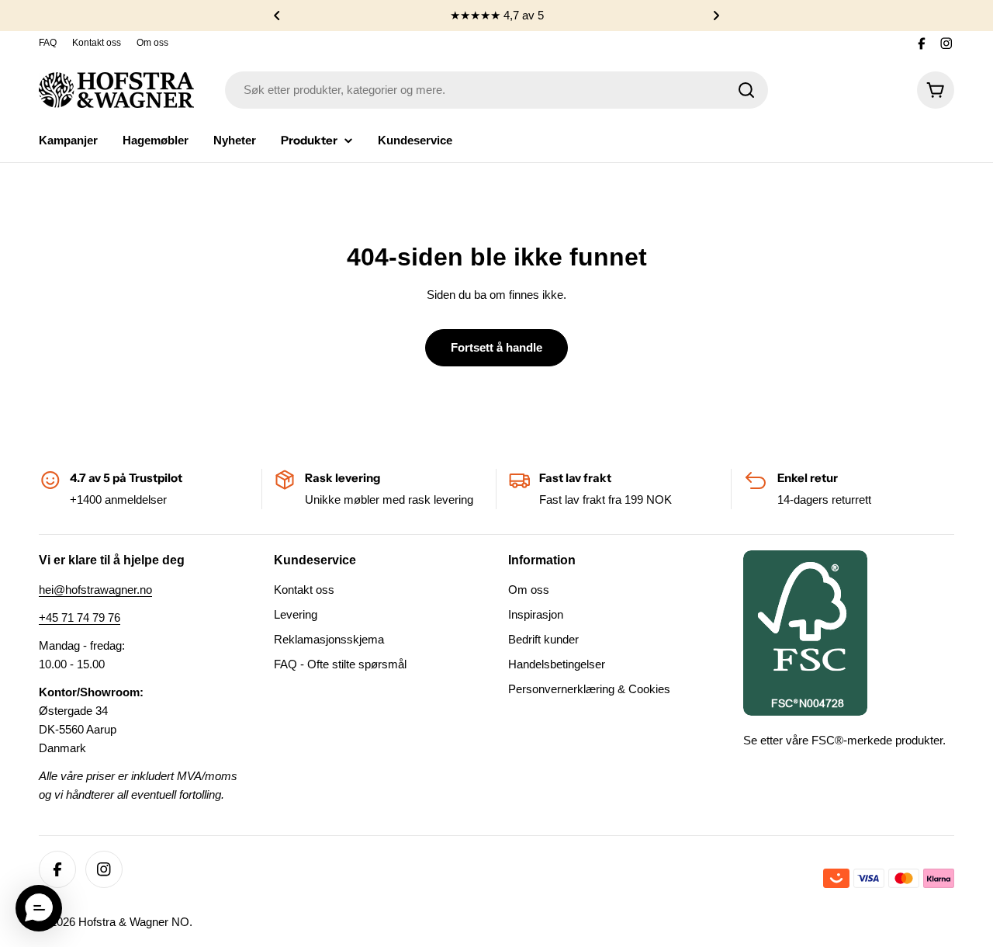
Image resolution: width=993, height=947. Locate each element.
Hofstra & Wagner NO (133, 921)
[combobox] (496, 90)
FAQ (48, 42)
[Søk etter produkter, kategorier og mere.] (746, 90)
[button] (277, 15)
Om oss (152, 42)
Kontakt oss (96, 42)
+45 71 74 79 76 (79, 617)
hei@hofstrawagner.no (95, 589)
